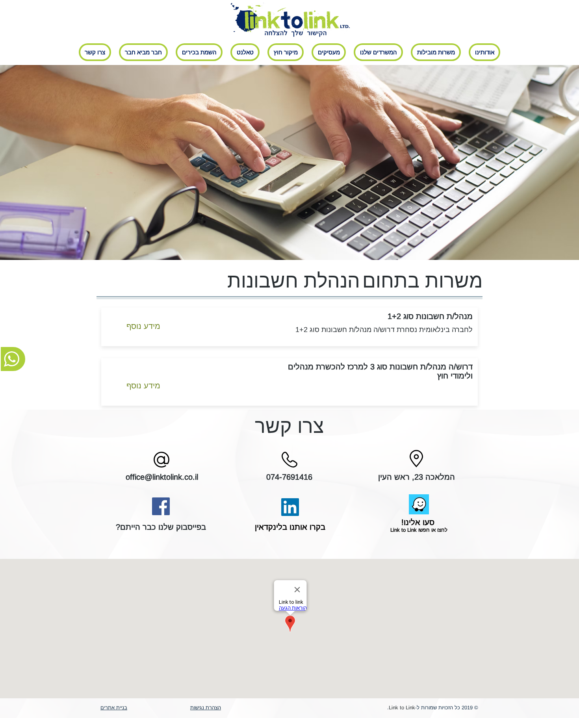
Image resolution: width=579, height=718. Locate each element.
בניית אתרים (113, 708)
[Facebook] (161, 506)
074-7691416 (289, 477)
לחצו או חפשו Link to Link (418, 530)
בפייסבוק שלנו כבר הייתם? (161, 527)
